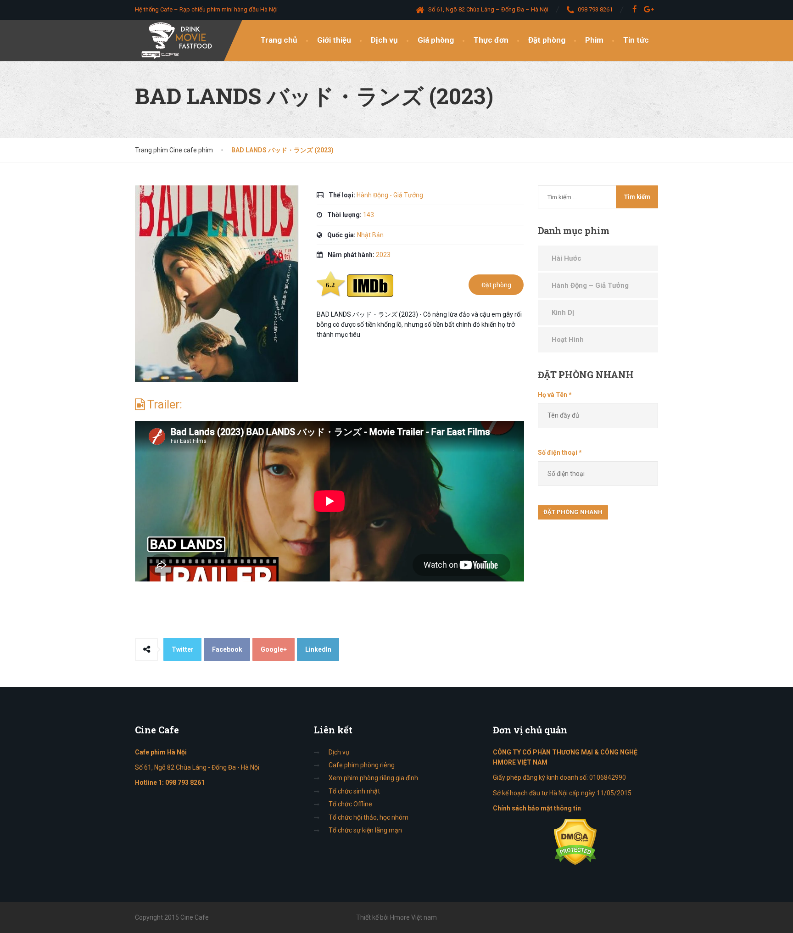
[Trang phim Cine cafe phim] (179, 40)
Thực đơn (491, 40)
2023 (383, 254)
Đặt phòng (546, 40)
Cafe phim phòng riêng (362, 765)
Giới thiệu (334, 40)
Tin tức (636, 40)
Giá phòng (436, 40)
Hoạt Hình (568, 339)
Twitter (183, 649)
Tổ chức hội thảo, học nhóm (368, 817)
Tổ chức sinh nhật (354, 791)
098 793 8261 (185, 782)
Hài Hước (566, 258)
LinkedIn (318, 649)
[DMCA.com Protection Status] (575, 841)
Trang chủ (279, 40)
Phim (594, 40)
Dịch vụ (384, 40)
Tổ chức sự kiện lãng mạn (365, 830)
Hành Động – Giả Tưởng (590, 285)
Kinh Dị (563, 312)
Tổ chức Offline (350, 804)
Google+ (274, 649)
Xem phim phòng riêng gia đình (373, 778)
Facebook (227, 649)
